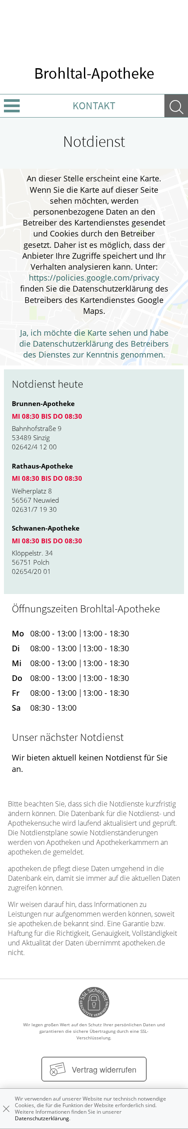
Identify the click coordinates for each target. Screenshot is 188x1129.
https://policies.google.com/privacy (94, 277)
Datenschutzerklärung (42, 1118)
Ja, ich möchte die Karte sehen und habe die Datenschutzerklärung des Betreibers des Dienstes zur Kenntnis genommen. (94, 343)
